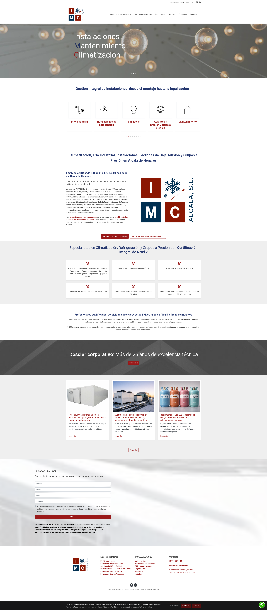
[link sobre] (82, 564)
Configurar (174, 605)
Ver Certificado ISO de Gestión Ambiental (148, 236)
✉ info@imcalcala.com (178, 565)
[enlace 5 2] (160, 110)
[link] (76, 14)
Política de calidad (107, 561)
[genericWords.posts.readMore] (87, 396)
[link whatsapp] (200, 2)
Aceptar (196, 605)
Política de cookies (122, 589)
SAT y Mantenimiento (143, 566)
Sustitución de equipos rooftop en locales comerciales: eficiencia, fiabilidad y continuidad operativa (131, 417)
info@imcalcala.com (176, 2)
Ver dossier (133, 363)
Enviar (72, 517)
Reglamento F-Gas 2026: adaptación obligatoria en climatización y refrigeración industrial (177, 417)
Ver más (133, 450)
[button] (120, 14)
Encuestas (139, 571)
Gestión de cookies (137, 589)
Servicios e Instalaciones (145, 563)
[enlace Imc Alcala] (106, 110)
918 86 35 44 (189, 2)
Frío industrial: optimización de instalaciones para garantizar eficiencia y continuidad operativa (87, 417)
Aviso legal (111, 589)
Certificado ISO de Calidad (111, 566)
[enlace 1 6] (133, 110)
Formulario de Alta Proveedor (112, 574)
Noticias (138, 574)
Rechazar (186, 605)
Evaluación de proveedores (111, 563)
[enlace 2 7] (79, 110)
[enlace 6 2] (187, 110)
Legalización (140, 569)
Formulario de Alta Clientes (111, 571)
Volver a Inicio (140, 561)
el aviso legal (102, 506)
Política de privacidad (152, 589)
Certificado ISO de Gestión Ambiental (115, 569)
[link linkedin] (197, 2)
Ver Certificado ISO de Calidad (115, 236)
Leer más (72, 436)
